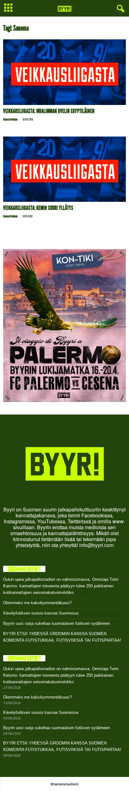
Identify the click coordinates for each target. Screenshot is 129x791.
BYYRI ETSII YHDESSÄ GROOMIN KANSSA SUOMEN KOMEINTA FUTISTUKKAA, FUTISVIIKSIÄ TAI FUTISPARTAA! (62, 637)
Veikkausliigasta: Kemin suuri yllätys (38, 207)
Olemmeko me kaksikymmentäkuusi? (37, 602)
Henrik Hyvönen (10, 119)
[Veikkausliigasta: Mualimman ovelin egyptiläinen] (64, 72)
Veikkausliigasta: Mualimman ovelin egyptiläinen (49, 111)
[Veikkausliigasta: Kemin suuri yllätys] (64, 169)
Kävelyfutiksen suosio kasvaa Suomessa (40, 613)
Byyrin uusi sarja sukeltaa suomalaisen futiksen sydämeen (56, 623)
